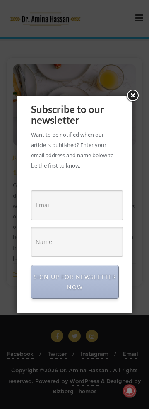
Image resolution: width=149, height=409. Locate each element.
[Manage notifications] (129, 390)
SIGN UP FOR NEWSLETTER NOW (75, 282)
